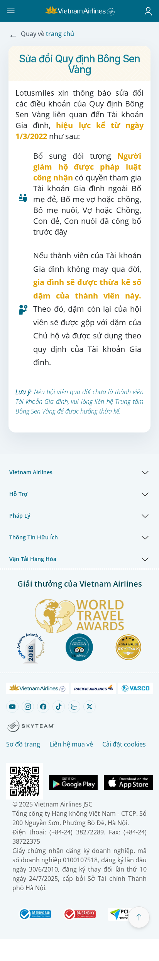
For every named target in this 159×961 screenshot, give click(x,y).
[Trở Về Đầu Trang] (139, 917)
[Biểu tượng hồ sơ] (148, 11)
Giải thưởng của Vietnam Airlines (79, 583)
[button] (10, 10)
